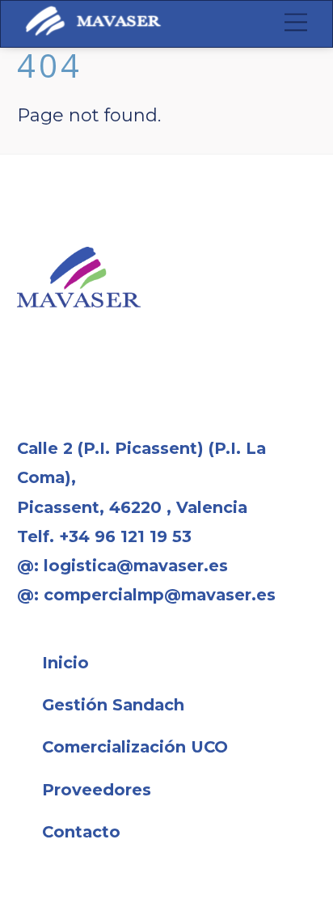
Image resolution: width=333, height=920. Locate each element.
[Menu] (296, 21)
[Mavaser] (94, 30)
